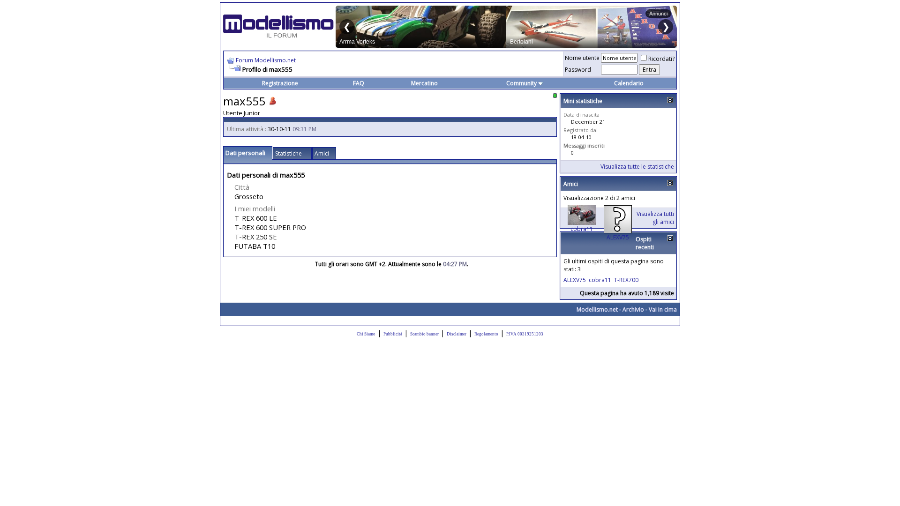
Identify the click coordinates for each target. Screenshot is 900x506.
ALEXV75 (618, 237)
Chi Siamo (366, 334)
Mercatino (424, 83)
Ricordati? (661, 59)
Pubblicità (392, 334)
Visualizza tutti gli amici (655, 218)
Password (578, 70)
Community (521, 83)
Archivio (633, 309)
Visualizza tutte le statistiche (637, 167)
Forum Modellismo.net (266, 60)
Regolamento (486, 334)
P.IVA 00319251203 (524, 334)
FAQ (358, 83)
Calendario (629, 83)
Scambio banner (424, 334)
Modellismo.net (597, 309)
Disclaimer (456, 334)
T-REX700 (626, 280)
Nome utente (582, 58)
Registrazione (280, 83)
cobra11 (581, 229)
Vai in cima (663, 309)
